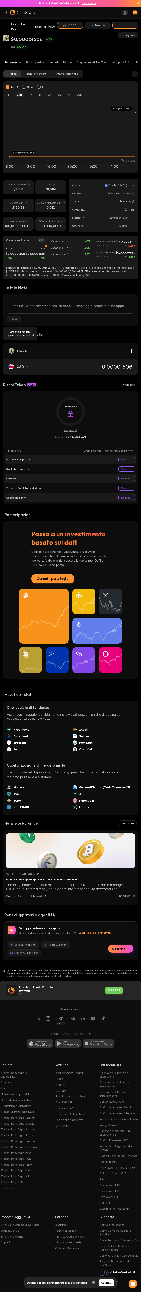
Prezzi (60, 1078)
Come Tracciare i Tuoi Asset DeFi (120, 1240)
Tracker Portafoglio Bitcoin (17, 1170)
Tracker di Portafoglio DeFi (17, 1111)
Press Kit (61, 1084)
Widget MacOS (10, 1230)
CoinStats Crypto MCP (113, 1173)
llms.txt (104, 1179)
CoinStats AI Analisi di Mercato (19, 1100)
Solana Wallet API (110, 1191)
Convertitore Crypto (112, 1101)
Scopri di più (70, 430)
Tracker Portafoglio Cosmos (18, 1141)
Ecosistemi (7, 1188)
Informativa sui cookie (68, 1242)
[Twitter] (126, 209)
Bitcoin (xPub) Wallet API (114, 1208)
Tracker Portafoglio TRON (17, 1164)
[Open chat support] (133, 1284)
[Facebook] (103, 1020)
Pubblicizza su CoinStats (70, 1096)
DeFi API (105, 1202)
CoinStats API (64, 1102)
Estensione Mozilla (12, 1236)
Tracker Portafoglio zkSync (17, 1123)
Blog (3, 1088)
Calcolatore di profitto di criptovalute (114, 1074)
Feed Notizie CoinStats (69, 1119)
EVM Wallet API (109, 1196)
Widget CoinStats (110, 1125)
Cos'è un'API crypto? (25, 944)
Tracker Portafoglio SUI (15, 1176)
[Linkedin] (83, 1020)
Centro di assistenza (112, 1224)
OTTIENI (114, 990)
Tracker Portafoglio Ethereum (19, 1147)
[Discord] (132, 209)
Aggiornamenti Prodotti (70, 1072)
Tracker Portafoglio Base (16, 1152)
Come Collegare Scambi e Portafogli (115, 1232)
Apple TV (6, 1242)
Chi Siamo (62, 1125)
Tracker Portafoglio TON (16, 1158)
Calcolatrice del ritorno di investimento (115, 1084)
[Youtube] (93, 1020)
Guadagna (7, 1082)
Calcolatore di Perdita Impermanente (113, 1093)
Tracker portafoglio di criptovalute (14, 1074)
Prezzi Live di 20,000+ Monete (118, 1155)
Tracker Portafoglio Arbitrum (18, 1129)
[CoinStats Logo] (22, 12)
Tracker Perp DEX (12, 1182)
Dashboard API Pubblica (70, 1114)
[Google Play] (68, 1043)
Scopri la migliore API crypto (95, 932)
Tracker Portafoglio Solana (17, 1135)
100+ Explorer (108, 1161)
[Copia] (126, 185)
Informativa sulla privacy (69, 1236)
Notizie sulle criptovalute (16, 1094)
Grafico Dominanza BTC (114, 1140)
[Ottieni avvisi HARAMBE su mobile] (125, 25)
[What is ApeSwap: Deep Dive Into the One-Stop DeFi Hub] (70, 850)
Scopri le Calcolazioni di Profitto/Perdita (114, 1247)
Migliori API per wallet (26, 952)
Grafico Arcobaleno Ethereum (117, 1113)
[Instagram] (48, 1020)
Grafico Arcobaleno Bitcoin (116, 1107)
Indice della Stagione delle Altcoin (116, 1148)
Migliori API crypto (58, 944)
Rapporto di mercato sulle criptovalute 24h (115, 1132)
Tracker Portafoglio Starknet (18, 1117)
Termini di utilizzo (65, 1230)
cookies (42, 1282)
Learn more (89, 3)
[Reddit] (73, 1020)
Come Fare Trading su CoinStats (119, 1255)
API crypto (118, 948)
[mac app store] (98, 1043)
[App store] (40, 1043)
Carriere (61, 1090)
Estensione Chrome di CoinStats (20, 1224)
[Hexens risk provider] (70, 437)
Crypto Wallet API (110, 1185)
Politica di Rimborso (67, 1248)
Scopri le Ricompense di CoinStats (114, 1263)
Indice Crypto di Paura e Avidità (119, 1119)
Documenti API (64, 1108)
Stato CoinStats (109, 1280)
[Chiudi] (136, 3)
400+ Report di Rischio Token (118, 1167)
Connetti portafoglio (53, 579)
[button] (126, 185)
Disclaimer (61, 1224)
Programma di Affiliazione (16, 1105)
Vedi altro (129, 384)
